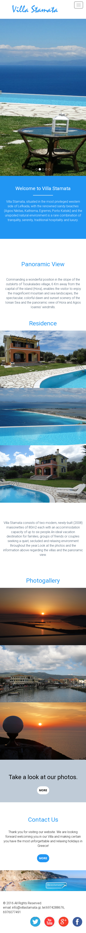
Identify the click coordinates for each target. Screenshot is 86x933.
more (43, 790)
